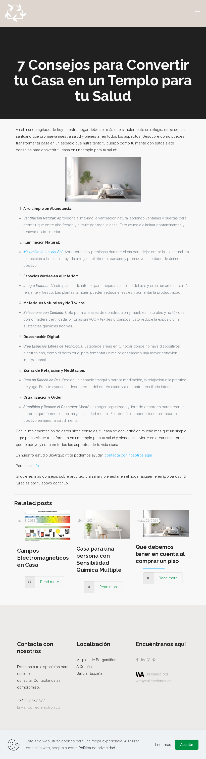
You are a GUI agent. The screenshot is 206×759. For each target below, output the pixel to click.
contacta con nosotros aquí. (129, 455)
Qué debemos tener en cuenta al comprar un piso (160, 554)
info (36, 466)
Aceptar (186, 744)
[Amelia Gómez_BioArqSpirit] (15, 13)
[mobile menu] (198, 13)
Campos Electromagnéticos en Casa (43, 557)
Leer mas (163, 744)
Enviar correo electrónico (38, 707)
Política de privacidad (97, 748)
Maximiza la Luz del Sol (43, 252)
